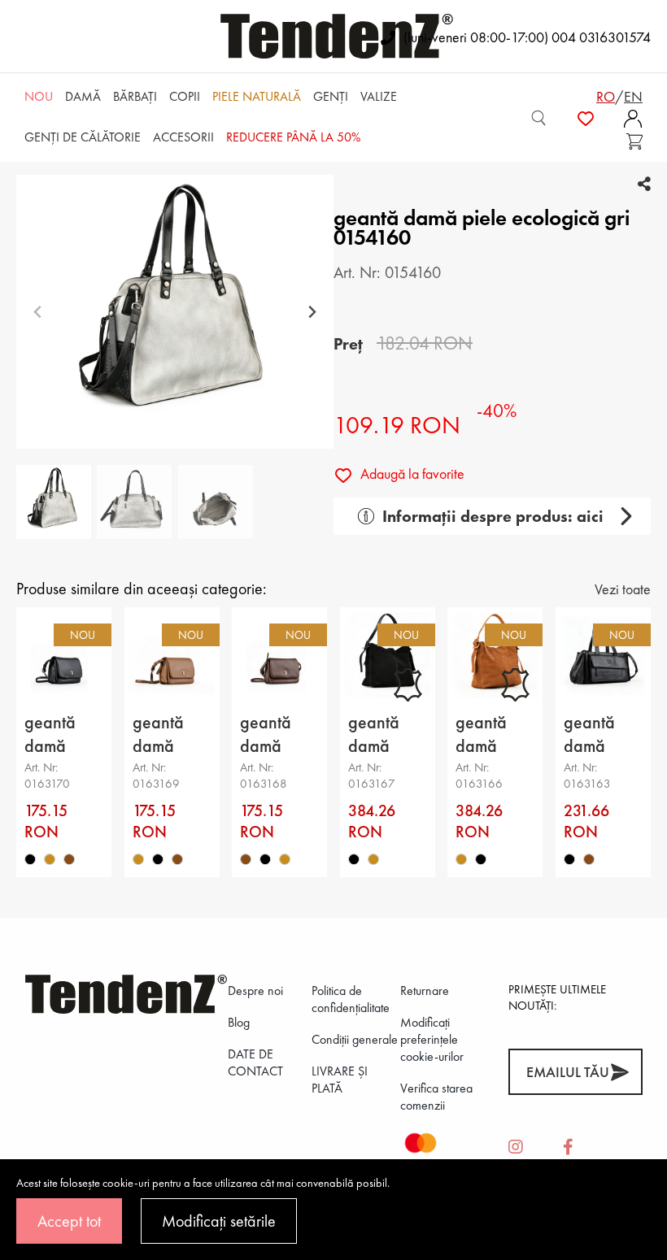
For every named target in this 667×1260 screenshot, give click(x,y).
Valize (378, 96)
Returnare (424, 990)
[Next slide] (312, 312)
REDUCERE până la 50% (293, 137)
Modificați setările (219, 1221)
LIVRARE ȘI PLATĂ (340, 1079)
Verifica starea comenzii (436, 1097)
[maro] (69, 859)
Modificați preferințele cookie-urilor (432, 1039)
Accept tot (69, 1221)
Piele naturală (256, 96)
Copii (184, 96)
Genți (330, 96)
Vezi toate (623, 589)
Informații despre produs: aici (493, 516)
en (633, 96)
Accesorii (183, 137)
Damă (83, 96)
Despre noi (255, 990)
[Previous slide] (38, 312)
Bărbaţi (135, 96)
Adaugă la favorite (410, 473)
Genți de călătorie (82, 137)
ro (605, 96)
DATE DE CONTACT (255, 1062)
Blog (239, 1022)
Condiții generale (355, 1039)
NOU (38, 96)
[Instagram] (515, 1148)
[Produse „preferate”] (585, 117)
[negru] (30, 859)
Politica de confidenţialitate (351, 999)
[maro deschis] (49, 859)
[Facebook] (568, 1148)
